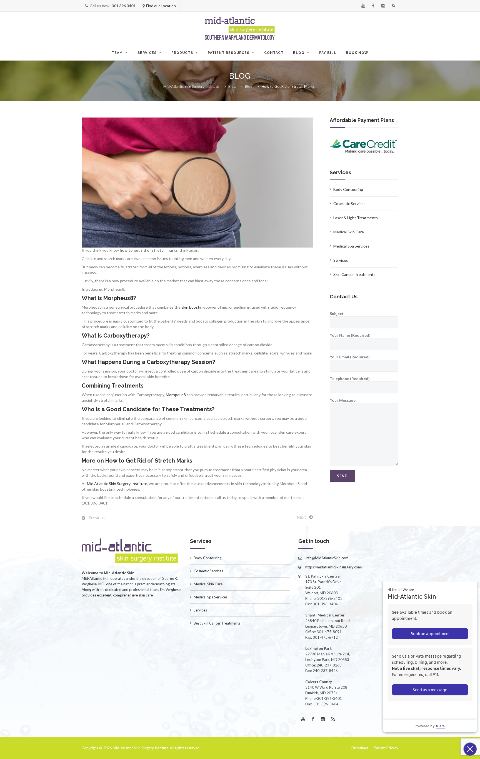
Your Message (343, 400)
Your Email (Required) (350, 356)
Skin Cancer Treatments (354, 274)
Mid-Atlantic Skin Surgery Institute (140, 748)
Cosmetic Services (349, 203)
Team (117, 53)
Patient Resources (228, 53)
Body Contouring (348, 189)
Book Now (357, 53)
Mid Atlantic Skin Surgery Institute (117, 483)
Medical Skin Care (348, 231)
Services (147, 53)
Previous (97, 517)
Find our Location (161, 5)
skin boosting (193, 307)
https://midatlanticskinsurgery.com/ (333, 567)
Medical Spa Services (351, 246)
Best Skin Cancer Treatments (217, 623)
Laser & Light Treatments (355, 217)
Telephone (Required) (350, 378)
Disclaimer (359, 748)
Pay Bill (327, 53)
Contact (274, 53)
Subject (337, 313)
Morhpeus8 (176, 394)
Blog (298, 53)
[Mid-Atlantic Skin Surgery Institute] (240, 28)
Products (182, 53)
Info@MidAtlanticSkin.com (326, 558)
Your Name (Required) (350, 335)
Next (301, 517)
